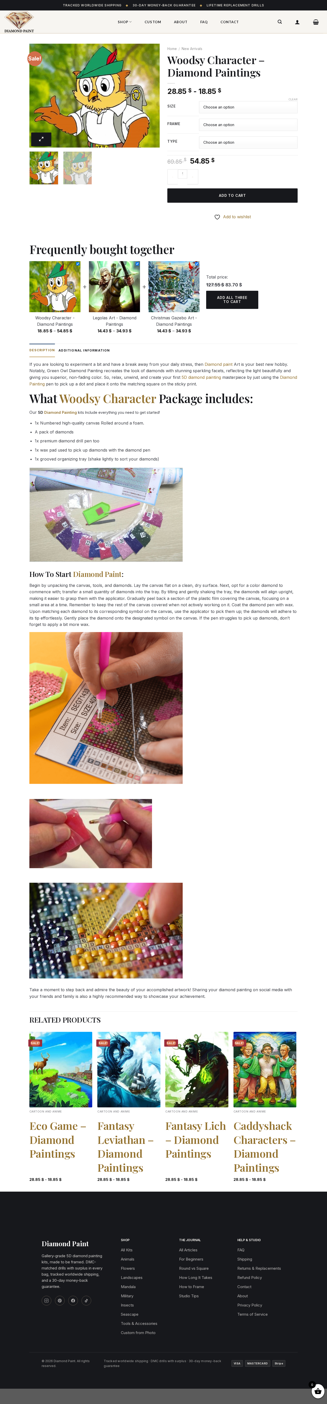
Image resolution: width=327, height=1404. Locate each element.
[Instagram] (46, 1300)
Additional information (84, 350)
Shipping (244, 1259)
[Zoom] (41, 139)
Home (172, 49)
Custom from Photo (138, 1332)
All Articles (188, 1250)
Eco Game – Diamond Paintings (57, 1139)
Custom (153, 22)
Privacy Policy (249, 1305)
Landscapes (132, 1277)
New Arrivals (192, 49)
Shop (123, 22)
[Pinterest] (60, 1300)
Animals (127, 1259)
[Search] (280, 21)
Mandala (128, 1286)
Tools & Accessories (139, 1323)
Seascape (129, 1314)
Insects (127, 1305)
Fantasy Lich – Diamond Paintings (195, 1139)
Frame (173, 124)
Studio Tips (189, 1295)
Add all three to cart (232, 299)
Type (172, 141)
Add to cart (232, 195)
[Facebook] (73, 1300)
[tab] (42, 350)
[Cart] (316, 22)
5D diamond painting (201, 377)
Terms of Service (252, 1314)
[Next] (150, 95)
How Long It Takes (195, 1277)
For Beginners (191, 1259)
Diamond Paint (97, 574)
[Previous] (38, 95)
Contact (229, 22)
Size (171, 106)
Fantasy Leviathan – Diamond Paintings (125, 1146)
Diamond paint (218, 364)
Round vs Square (194, 1268)
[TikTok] (86, 1300)
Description (42, 350)
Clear (293, 99)
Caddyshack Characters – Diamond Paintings (264, 1146)
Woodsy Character (107, 398)
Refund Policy (249, 1277)
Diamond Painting (60, 412)
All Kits (127, 1250)
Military (127, 1295)
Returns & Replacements (259, 1268)
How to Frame (191, 1286)
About (181, 22)
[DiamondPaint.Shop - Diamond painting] (55, 21)
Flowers (128, 1268)
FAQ (204, 22)
